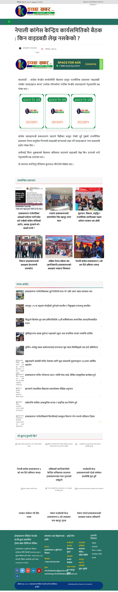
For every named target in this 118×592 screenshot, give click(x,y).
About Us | (87, 2)
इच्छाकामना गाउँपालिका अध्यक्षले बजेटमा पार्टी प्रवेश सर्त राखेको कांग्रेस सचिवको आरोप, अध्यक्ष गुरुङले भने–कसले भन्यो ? (29, 221)
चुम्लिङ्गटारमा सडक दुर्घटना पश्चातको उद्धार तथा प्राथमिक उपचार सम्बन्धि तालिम (59, 334)
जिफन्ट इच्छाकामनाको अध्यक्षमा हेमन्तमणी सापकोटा (29, 265)
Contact (93, 4)
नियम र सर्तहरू (97, 550)
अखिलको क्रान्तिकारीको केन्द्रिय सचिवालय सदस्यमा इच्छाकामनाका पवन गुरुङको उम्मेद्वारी (59, 474)
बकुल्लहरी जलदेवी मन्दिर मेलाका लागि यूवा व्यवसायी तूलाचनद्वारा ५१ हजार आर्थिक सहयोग (60, 363)
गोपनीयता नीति (97, 554)
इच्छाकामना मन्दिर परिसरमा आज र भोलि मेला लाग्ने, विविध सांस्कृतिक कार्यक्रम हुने (60, 375)
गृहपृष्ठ (94, 543)
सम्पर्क (94, 558)
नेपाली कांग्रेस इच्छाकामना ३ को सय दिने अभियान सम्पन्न (89, 263)
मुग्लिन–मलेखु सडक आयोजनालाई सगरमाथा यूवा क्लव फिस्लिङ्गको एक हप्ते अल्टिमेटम (61, 347)
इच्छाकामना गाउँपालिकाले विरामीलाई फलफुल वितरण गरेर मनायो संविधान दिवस (60, 416)
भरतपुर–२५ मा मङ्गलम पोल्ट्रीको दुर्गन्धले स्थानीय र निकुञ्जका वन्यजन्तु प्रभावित (57, 306)
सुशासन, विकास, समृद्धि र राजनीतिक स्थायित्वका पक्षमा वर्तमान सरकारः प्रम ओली (89, 217)
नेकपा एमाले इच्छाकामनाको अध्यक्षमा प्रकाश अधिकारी (89, 515)
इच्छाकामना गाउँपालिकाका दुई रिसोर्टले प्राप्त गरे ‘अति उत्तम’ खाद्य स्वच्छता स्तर (58, 291)
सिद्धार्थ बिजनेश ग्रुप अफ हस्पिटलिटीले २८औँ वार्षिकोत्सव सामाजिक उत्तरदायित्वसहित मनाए (61, 321)
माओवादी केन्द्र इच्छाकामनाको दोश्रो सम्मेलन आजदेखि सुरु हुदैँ (89, 472)
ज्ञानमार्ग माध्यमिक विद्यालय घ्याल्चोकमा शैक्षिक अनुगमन (49, 389)
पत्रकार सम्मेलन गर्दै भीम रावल (29, 515)
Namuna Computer (85, 584)
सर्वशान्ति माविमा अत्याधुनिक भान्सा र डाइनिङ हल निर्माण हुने (51, 403)
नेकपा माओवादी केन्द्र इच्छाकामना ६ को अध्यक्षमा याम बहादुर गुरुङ (59, 517)
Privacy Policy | (97, 2)
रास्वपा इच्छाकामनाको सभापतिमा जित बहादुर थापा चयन (59, 217)
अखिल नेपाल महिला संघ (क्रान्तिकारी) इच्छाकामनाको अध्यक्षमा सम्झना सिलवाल (59, 265)
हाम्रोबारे (95, 547)
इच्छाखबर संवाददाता (29, 48)
